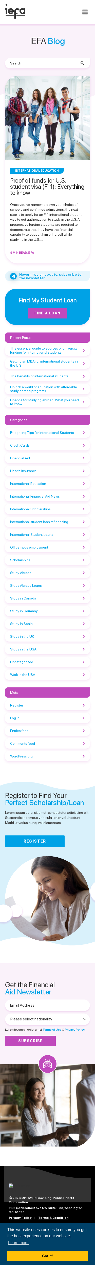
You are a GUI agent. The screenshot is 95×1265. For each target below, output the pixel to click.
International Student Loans (31, 534)
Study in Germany (24, 611)
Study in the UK (22, 636)
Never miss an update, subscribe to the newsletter (50, 276)
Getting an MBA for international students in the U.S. (44, 363)
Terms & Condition (53, 1218)
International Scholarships (30, 509)
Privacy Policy (20, 1218)
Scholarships (20, 560)
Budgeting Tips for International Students (42, 433)
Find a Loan (47, 313)
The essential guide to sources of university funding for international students (44, 350)
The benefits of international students (39, 376)
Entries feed (19, 731)
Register (16, 705)
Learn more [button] (18, 1243)
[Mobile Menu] (85, 12)
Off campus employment (29, 547)
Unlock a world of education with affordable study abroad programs (43, 389)
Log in (15, 718)
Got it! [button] (47, 1256)
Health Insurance (23, 471)
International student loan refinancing (39, 522)
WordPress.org (21, 756)
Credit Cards (20, 445)
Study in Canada (23, 598)
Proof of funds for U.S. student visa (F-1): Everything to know (47, 186)
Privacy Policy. (75, 1029)
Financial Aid (20, 458)
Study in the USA (23, 649)
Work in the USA (22, 675)
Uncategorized (21, 662)
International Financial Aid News (35, 496)
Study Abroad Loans (26, 585)
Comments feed (22, 743)
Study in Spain (21, 624)
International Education (28, 484)
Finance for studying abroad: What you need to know (44, 402)
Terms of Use (52, 1029)
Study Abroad (20, 573)
